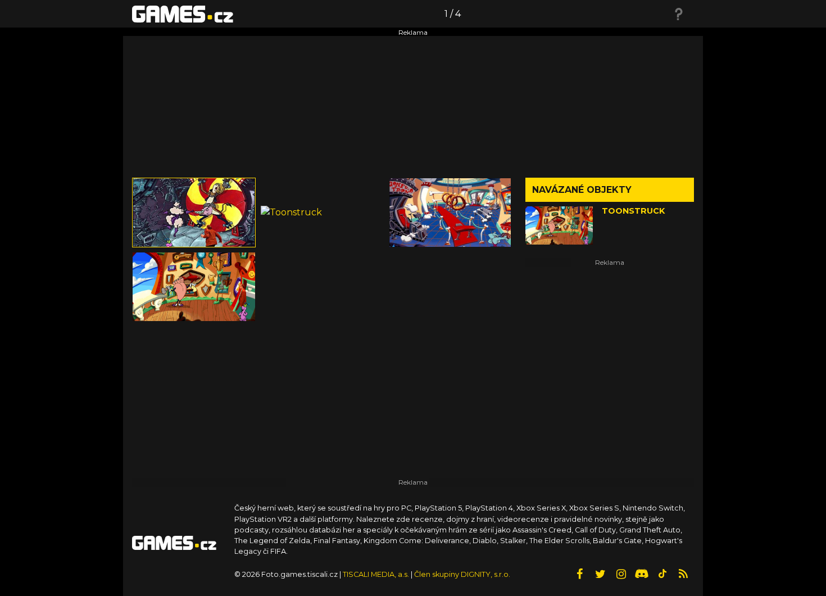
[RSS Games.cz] (683, 574)
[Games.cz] (182, 13)
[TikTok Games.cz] (662, 574)
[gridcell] (194, 212)
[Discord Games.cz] (641, 574)
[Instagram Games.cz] (620, 574)
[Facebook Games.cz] (579, 574)
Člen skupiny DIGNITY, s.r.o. (462, 574)
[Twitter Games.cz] (600, 574)
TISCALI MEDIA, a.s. (376, 574)
